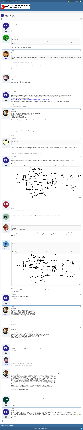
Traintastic (25, 71)
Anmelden (76, 1)
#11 (80, 223)
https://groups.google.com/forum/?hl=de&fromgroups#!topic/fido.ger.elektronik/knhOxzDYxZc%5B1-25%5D (29, 99)
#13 (80, 294)
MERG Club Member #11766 (39, 71)
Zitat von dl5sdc (16, 39)
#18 (80, 369)
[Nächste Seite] (4, 19)
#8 (80, 156)
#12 (80, 240)
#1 (80, 22)
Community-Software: (41, 428)
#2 (80, 34)
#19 (80, 396)
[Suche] (80, 1)
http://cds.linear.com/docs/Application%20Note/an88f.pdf (34, 66)
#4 (80, 74)
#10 (80, 213)
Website (21, 71)
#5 (80, 91)
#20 (80, 408)
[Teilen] (81, 19)
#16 (80, 344)
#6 (80, 109)
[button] (70, 1)
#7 (80, 138)
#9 (80, 200)
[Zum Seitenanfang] (81, 429)
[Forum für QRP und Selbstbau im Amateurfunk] (41, 7)
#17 (80, 356)
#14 (80, 306)
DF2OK (17, 151)
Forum (29, 71)
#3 (80, 50)
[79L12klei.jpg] (46, 182)
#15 (80, 327)
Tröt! (32, 71)
